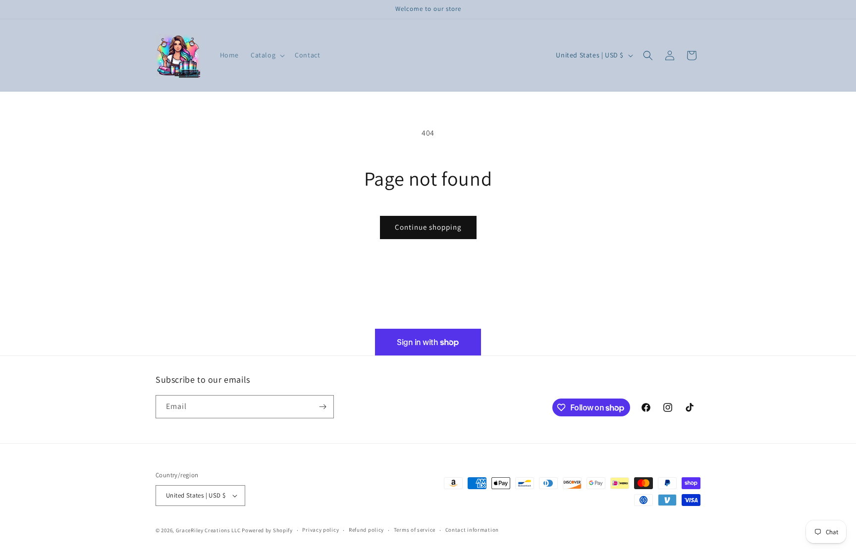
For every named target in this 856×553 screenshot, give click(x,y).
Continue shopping (428, 227)
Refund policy (366, 529)
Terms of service (414, 529)
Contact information (472, 529)
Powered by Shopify (267, 530)
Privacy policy (320, 529)
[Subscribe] (322, 406)
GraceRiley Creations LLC (208, 530)
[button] (267, 55)
